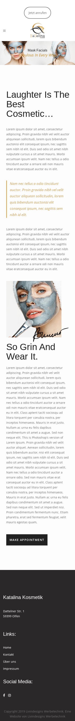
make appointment (27, 540)
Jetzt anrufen (38, 13)
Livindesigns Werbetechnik (46, 716)
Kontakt (8, 654)
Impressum (11, 669)
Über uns (9, 662)
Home (7, 647)
